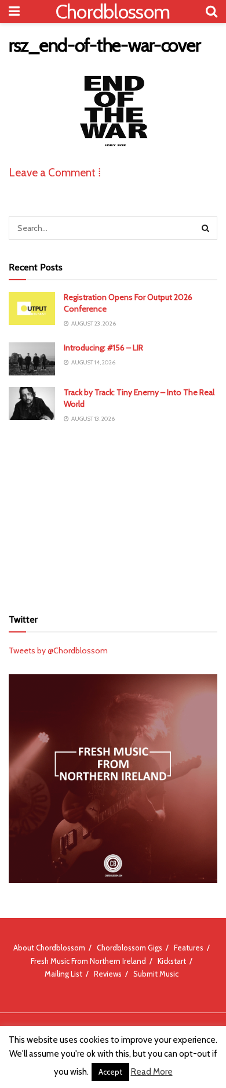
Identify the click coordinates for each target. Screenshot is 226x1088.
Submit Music (155, 973)
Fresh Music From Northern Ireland (88, 961)
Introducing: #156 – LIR (103, 347)
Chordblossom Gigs (129, 947)
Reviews (108, 973)
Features (188, 947)
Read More (152, 1072)
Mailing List (63, 973)
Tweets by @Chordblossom (58, 650)
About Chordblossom (49, 947)
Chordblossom (113, 11)
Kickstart (172, 961)
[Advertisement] (113, 515)
